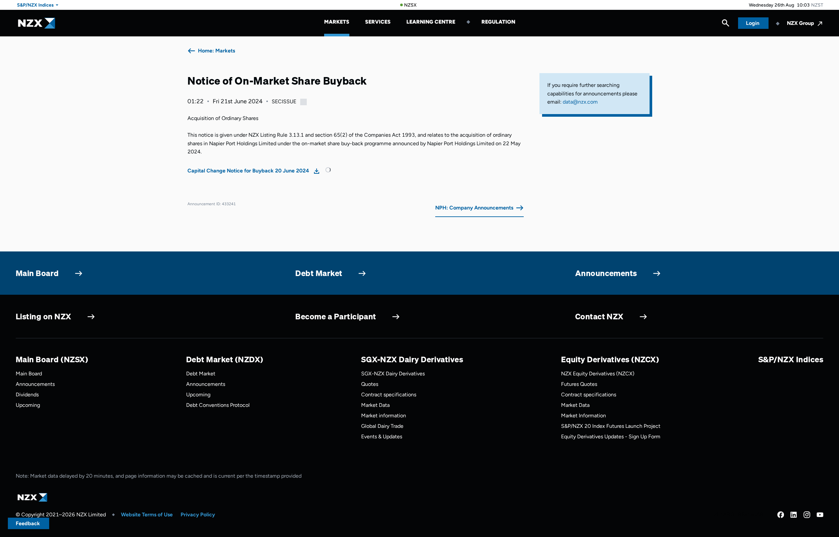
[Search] (725, 24)
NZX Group (800, 23)
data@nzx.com (580, 102)
